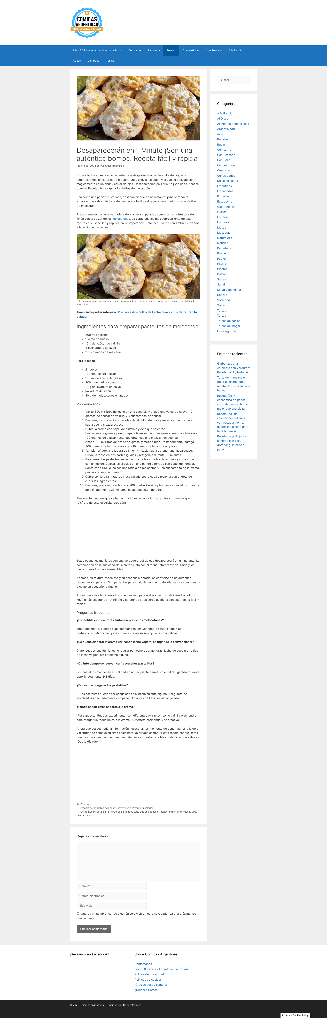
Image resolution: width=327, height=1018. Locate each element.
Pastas (222, 253)
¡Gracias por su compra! (151, 984)
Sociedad (223, 300)
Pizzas (221, 263)
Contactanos (143, 964)
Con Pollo (93, 60)
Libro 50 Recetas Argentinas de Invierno (97, 50)
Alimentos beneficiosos (233, 123)
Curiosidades (226, 175)
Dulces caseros (227, 180)
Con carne (134, 50)
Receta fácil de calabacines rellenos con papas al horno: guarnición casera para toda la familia (232, 422)
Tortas (110, 60)
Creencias (224, 170)
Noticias (222, 243)
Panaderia (154, 50)
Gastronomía (226, 206)
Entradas (223, 196)
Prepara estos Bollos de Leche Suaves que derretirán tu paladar (116, 807)
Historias (223, 222)
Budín (221, 144)
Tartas (221, 310)
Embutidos (224, 186)
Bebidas (222, 139)
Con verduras (191, 50)
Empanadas (225, 191)
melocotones (121, 218)
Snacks (222, 295)
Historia (222, 217)
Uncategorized (227, 331)
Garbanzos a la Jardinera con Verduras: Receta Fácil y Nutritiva (233, 368)
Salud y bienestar (229, 289)
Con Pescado (214, 50)
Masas (221, 227)
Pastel (221, 258)
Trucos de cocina (228, 321)
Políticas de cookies (148, 979)
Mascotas (223, 232)
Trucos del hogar (228, 326)
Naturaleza (224, 238)
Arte (220, 134)
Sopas (77, 60)
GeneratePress (132, 1005)
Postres (171, 50)
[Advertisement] (138, 533)
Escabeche (224, 201)
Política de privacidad (149, 974)
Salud (221, 284)
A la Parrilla (235, 50)
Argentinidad (226, 129)
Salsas (221, 279)
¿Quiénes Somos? (147, 990)
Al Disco (222, 118)
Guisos (222, 212)
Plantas (222, 269)
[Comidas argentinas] (87, 22)
